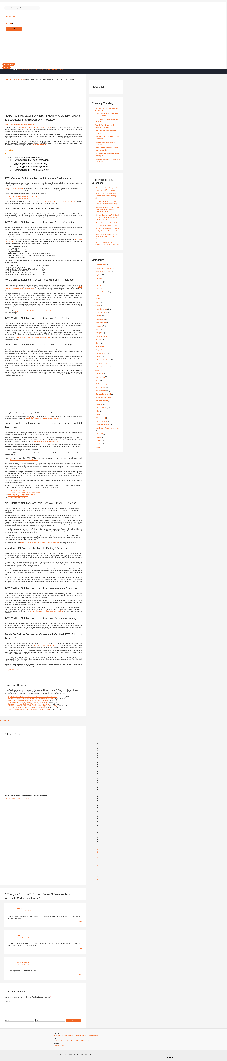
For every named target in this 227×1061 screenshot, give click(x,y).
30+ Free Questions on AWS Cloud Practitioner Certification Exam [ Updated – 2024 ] (107, 217)
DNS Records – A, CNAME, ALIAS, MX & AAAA (24, 492)
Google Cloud (99, 350)
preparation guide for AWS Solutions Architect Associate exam (36, 311)
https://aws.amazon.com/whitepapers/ (45, 441)
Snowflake (98, 444)
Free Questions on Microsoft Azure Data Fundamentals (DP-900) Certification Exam (107, 209)
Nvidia (97, 414)
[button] (8, 64)
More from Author (14, 671)
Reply (80, 921)
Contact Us (57, 1045)
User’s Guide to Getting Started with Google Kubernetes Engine (29, 709)
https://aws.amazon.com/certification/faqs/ (24, 460)
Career (97, 295)
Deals (97, 329)
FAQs (64, 1045)
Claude (97, 305)
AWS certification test (38, 145)
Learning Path (100, 377)
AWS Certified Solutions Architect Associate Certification (25, 157)
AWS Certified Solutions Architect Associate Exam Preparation (31, 160)
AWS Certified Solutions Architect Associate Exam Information (31, 159)
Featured (98, 339)
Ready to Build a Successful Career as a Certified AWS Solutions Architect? (36, 172)
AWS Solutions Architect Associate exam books (34, 337)
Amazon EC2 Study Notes (16, 490)
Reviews (64, 1035)
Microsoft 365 (100, 387)
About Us (57, 1035)
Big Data (98, 275)
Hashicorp (98, 356)
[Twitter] (167, 1058)
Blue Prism (99, 285)
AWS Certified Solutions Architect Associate (22, 196)
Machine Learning (101, 384)
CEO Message (100, 299)
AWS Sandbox (22, 69)
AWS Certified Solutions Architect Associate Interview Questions (32, 169)
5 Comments (97, 849)
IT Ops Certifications (102, 367)
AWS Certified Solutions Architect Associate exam (34, 127)
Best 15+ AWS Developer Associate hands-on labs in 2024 (27, 702)
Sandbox (98, 437)
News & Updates (101, 408)
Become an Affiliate (80, 1035)
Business (98, 288)
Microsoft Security (101, 401)
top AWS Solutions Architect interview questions (46, 611)
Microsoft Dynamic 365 (103, 394)
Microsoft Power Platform (103, 397)
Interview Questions (102, 363)
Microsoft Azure (100, 391)
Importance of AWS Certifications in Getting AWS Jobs (29, 167)
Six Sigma (98, 440)
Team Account (93, 1035)
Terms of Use (68, 1040)
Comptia (98, 316)
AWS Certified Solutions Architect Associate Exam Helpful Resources (33, 165)
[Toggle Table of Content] (6, 154)
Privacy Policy (58, 1040)
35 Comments (7, 798)
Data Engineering (101, 322)
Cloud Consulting (101, 312)
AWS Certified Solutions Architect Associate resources (58, 201)
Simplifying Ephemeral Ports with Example (22, 494)
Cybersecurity (100, 319)
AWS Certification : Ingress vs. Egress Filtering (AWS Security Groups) (97, 794)
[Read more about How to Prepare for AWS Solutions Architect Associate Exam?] (49, 792)
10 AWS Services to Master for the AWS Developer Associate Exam (30, 699)
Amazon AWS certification (14, 188)
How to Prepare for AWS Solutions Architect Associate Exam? (26, 796)
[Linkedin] (170, 1058)
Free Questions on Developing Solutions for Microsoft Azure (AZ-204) (106, 196)
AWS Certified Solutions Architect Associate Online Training (30, 163)
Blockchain (99, 282)
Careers (70, 1035)
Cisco (97, 302)
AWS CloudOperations (102, 271)
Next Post (4, 722)
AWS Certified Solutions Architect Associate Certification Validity (31, 170)
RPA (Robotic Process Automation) (107, 428)
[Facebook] (164, 1058)
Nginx (97, 411)
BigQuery (98, 278)
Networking (99, 404)
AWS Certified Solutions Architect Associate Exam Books (29, 162)
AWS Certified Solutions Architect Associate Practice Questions (31, 166)
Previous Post (5, 720)
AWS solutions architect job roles (44, 645)
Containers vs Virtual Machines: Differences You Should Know (28, 704)
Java (97, 370)
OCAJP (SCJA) (100, 418)
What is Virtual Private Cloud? (18, 496)
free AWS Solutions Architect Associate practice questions (39, 543)
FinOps (97, 343)
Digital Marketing (101, 336)
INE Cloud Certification (103, 360)
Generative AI (100, 346)
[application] (13, 23)
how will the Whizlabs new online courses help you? (42, 418)
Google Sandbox (44, 69)
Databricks (99, 326)
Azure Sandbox (33, 69)
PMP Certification (101, 421)
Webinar (98, 447)
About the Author (13, 669)
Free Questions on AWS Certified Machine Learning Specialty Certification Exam (106, 237)
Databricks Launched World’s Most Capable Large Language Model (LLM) (32, 706)
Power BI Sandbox (57, 69)
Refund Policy (84, 1040)
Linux (97, 380)
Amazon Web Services (12, 124)
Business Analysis (101, 292)
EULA (76, 1040)
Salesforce (99, 434)
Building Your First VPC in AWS (18, 497)
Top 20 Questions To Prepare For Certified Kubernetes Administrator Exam (32, 697)
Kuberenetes (99, 373)
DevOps (98, 333)
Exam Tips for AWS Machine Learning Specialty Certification (28, 700)
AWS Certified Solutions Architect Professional (23, 198)
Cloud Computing (101, 309)
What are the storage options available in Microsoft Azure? (27, 707)
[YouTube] (172, 1058)
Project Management (102, 424)
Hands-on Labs (100, 353)
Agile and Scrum (100, 265)
